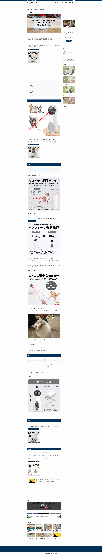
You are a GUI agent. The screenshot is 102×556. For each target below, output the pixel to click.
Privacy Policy (52, 553)
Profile (49, 553)
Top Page (46, 553)
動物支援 (73, 60)
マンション (72, 59)
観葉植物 (65, 51)
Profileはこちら (69, 40)
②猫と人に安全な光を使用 (35, 87)
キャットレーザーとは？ (34, 84)
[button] (32, 513)
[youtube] (73, 0)
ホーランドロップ (68, 59)
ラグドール (64, 60)
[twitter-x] (71, 0)
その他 (64, 53)
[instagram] (72, 0)
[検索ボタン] (74, 3)
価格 (31, 92)
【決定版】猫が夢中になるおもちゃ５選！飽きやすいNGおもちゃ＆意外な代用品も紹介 (47, 480)
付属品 (33, 91)
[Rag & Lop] (33, 3)
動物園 (70, 60)
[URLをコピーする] (55, 513)
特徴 (31, 85)
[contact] (74, 0)
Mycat (44, 211)
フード (64, 59)
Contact (56, 553)
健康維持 (68, 60)
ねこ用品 (31, 500)
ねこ (28, 500)
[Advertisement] (44, 72)
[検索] (53, 550)
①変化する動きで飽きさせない (36, 86)
